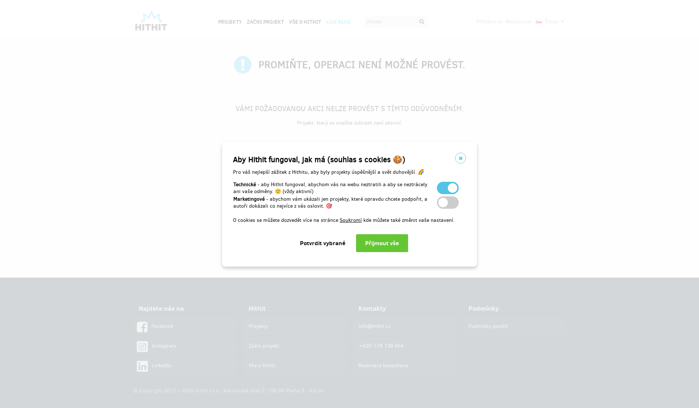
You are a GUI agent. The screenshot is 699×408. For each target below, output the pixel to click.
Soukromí (351, 220)
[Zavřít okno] (460, 158)
